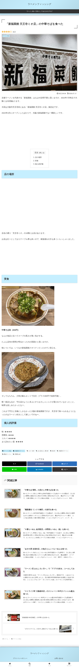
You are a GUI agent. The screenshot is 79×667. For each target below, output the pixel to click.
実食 (36, 161)
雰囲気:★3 (17, 454)
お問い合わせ (59, 658)
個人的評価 (39, 164)
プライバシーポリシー (20, 658)
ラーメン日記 (7, 451)
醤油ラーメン (7, 454)
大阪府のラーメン (20, 451)
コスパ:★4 (31, 451)
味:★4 (53, 451)
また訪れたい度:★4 (43, 451)
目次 (36, 153)
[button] (64, 469)
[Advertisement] (39, 131)
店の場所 (38, 157)
